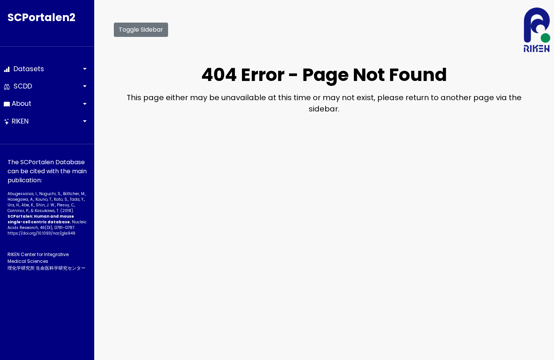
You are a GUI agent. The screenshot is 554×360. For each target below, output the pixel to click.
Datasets (27, 68)
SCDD (21, 86)
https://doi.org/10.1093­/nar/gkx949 (41, 233)
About (20, 103)
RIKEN (19, 121)
